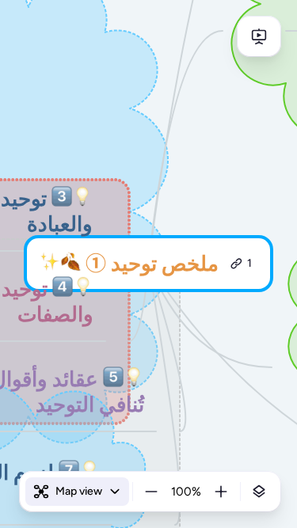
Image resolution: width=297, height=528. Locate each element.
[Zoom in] (221, 491)
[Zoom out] (151, 491)
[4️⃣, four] (62, 289)
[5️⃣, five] (113, 380)
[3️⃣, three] (61, 199)
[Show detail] (259, 491)
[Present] (259, 36)
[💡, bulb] (82, 199)
